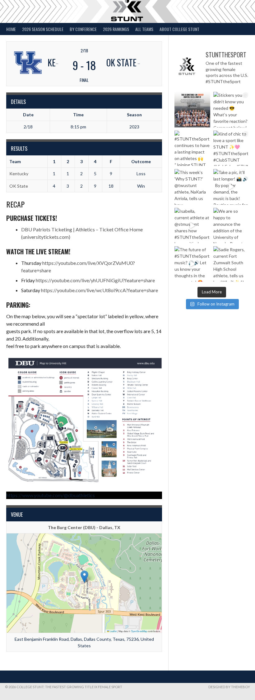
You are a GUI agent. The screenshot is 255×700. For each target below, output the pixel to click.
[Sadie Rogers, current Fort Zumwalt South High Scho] (231, 264)
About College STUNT (179, 29)
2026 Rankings (116, 29)
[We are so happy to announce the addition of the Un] (231, 225)
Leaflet (113, 631)
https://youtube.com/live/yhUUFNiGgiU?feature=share (95, 280)
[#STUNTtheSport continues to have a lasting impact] (192, 148)
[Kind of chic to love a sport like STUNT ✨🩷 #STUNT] (231, 148)
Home (11, 29)
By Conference (83, 29)
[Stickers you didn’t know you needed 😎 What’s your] (231, 109)
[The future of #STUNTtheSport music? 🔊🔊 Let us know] (192, 264)
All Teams (144, 29)
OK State (18, 186)
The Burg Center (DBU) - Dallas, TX (84, 527)
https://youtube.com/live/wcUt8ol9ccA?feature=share (99, 290)
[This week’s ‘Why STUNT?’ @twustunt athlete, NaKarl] (192, 186)
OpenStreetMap (139, 631)
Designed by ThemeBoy (229, 687)
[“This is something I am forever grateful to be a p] (192, 109)
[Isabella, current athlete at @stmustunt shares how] (192, 225)
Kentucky (18, 173)
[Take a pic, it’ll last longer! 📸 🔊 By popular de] (231, 186)
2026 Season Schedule (42, 29)
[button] (84, 576)
